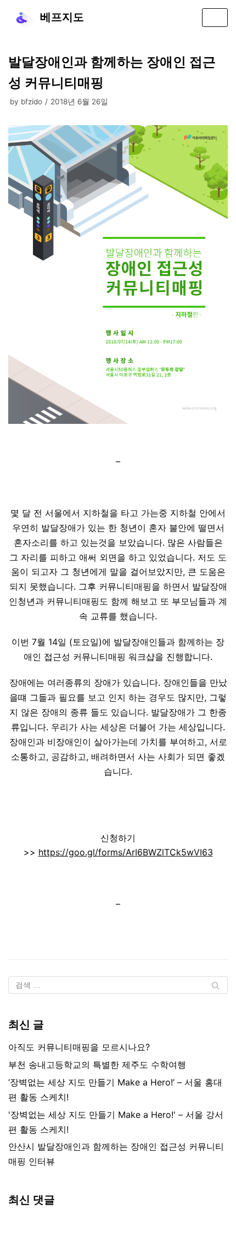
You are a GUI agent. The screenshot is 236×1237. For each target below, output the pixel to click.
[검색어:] (118, 985)
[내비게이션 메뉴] (215, 17)
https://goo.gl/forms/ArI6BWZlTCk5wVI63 (125, 852)
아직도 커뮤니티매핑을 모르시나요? (79, 1047)
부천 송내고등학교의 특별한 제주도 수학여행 (97, 1064)
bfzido (31, 101)
